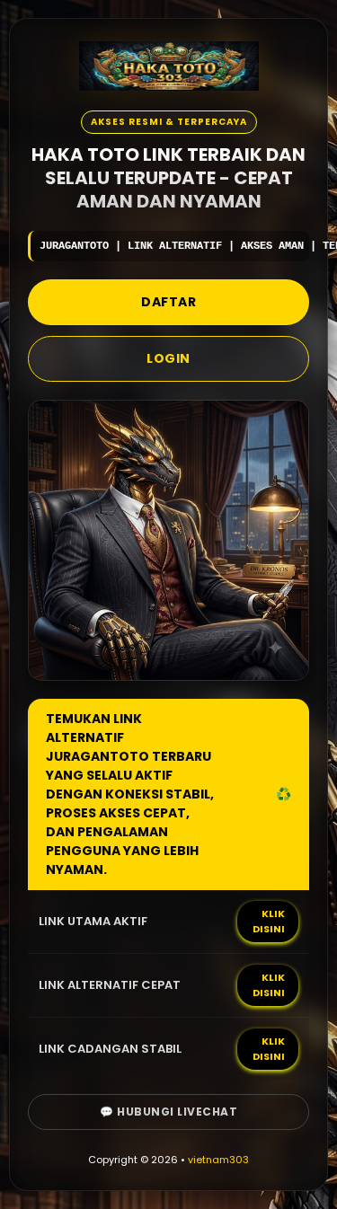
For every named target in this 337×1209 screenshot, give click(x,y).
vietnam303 (218, 1159)
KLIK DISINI (269, 921)
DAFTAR (168, 302)
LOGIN (168, 358)
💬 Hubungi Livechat (168, 1111)
